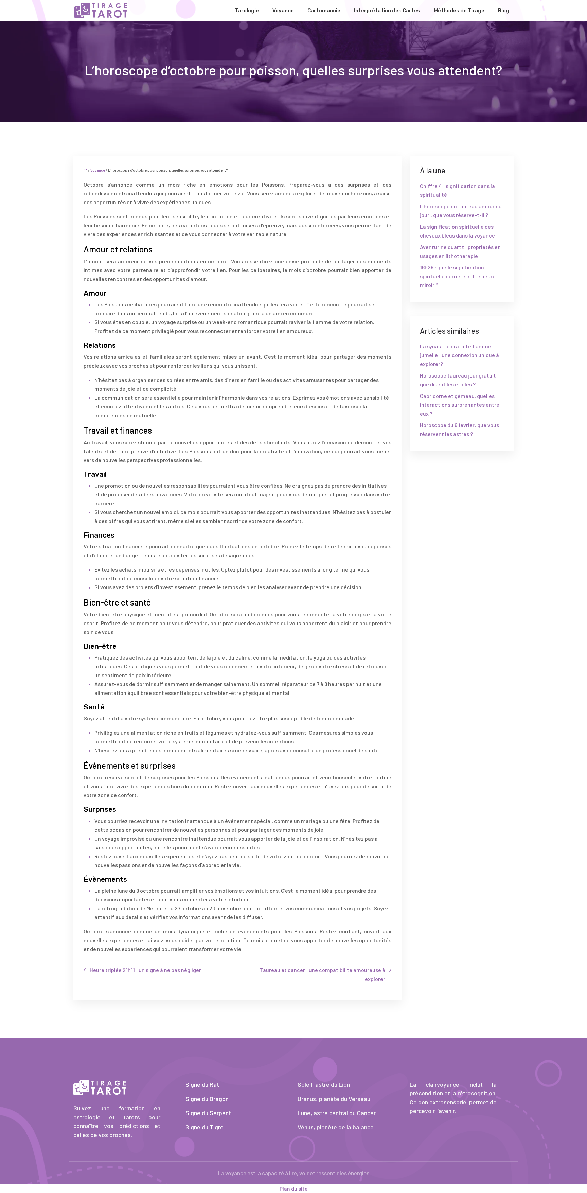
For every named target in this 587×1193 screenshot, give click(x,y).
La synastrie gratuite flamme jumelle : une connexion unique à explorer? (459, 355)
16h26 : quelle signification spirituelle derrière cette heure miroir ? (458, 276)
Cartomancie (323, 10)
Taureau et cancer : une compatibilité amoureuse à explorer (322, 974)
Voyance (283, 10)
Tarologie (247, 10)
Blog (503, 10)
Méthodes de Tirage (459, 10)
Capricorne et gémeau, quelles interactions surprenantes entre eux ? (459, 404)
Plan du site (294, 1188)
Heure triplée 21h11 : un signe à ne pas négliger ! (147, 970)
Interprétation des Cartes (387, 10)
